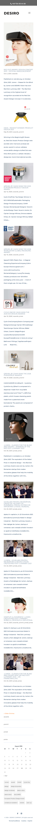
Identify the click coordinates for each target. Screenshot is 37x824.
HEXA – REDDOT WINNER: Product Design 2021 (18, 128)
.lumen (7, 782)
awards (14, 73)
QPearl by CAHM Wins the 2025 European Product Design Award (17, 187)
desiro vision (21, 790)
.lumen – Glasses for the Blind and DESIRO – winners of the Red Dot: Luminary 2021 (18, 446)
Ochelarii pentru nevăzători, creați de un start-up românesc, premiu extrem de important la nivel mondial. (17, 504)
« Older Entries (9, 713)
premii (21, 132)
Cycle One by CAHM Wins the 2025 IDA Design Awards (16, 313)
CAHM (19, 782)
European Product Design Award (14, 798)
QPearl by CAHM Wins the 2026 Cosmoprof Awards (17, 374)
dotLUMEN (17, 794)
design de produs (16, 786)
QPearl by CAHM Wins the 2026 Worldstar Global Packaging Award (17, 250)
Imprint (30, 821)
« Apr (5, 776)
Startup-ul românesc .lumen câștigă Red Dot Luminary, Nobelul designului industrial (18, 618)
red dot (22, 802)
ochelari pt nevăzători (11, 802)
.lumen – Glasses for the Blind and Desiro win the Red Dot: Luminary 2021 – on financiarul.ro (18, 676)
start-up (29, 802)
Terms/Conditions (14, 821)
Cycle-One (27, 782)
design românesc (10, 790)
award (13, 782)
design (6, 786)
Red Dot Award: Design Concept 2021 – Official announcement (18, 70)
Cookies (23, 821)
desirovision (8, 794)
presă (15, 451)
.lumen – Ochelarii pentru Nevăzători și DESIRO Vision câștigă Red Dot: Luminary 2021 (18, 561)
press (21, 316)
